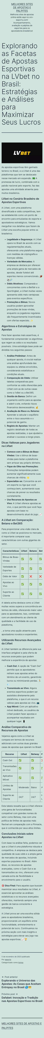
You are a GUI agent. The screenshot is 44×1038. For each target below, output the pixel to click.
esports (8, 959)
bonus (20, 962)
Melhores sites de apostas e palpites (22, 7)
